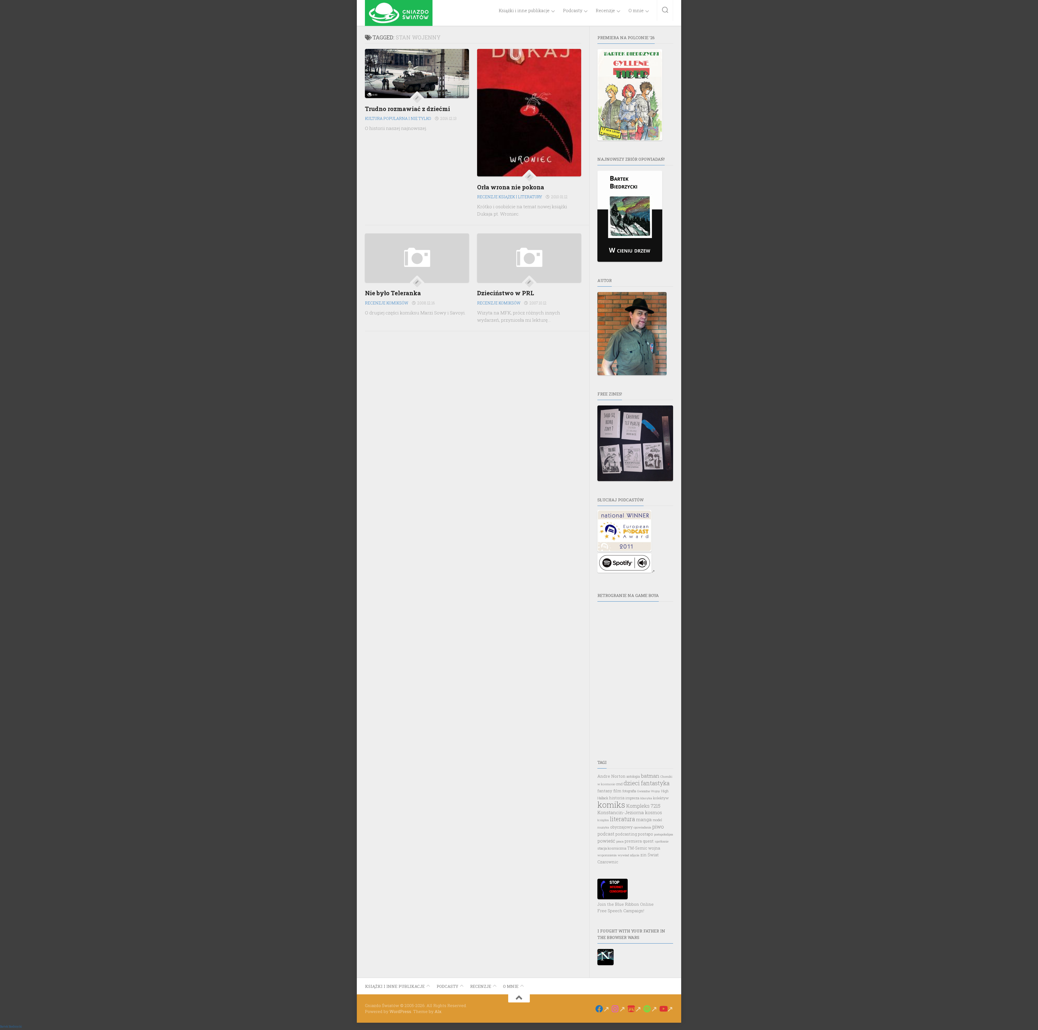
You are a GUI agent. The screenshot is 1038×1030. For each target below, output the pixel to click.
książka (603, 820)
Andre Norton (611, 776)
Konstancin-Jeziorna (620, 812)
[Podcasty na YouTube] (666, 1009)
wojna (654, 848)
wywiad (623, 855)
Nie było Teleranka (393, 293)
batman (650, 775)
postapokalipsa (663, 834)
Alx (438, 1011)
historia (616, 797)
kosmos (653, 813)
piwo (658, 826)
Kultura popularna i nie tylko (398, 118)
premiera (633, 841)
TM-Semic (637, 848)
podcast (605, 834)
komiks (611, 804)
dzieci (632, 783)
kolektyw (661, 798)
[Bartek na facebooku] (602, 1009)
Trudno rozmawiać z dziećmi (407, 109)
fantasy (604, 790)
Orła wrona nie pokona (510, 187)
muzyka (603, 827)
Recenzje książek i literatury (509, 196)
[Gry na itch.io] (634, 1009)
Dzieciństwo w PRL (505, 293)
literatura (622, 819)
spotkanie (661, 841)
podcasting (626, 834)
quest (648, 841)
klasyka (646, 798)
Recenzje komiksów (386, 303)
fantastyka (655, 783)
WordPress (400, 1011)
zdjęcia (634, 855)
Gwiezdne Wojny (648, 791)
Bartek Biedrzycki (11, 1026)
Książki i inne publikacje (524, 10)
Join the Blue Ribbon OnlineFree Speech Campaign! (625, 907)
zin (643, 854)
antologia (633, 776)
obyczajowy (621, 827)
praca (620, 841)
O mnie (636, 10)
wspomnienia (607, 855)
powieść (606, 841)
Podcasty (572, 10)
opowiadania (642, 827)
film (617, 790)
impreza (632, 798)
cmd (619, 784)
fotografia (629, 791)
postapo (645, 834)
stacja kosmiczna (611, 848)
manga (644, 819)
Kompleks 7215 (643, 806)
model (657, 820)
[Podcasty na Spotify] (650, 1009)
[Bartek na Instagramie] (618, 1009)
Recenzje (605, 10)
